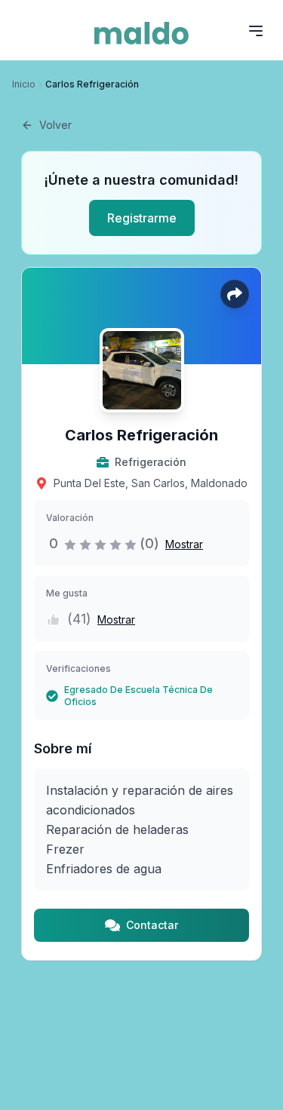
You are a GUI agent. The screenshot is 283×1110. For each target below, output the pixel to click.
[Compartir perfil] (234, 294)
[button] (181, 544)
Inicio (23, 84)
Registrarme (142, 217)
